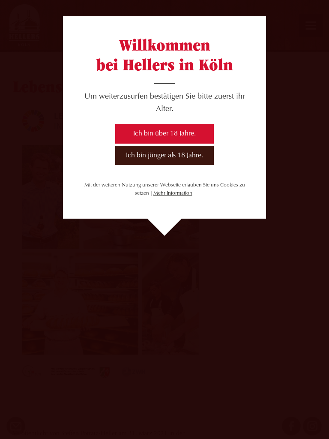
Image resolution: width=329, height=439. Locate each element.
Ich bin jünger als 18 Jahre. (164, 155)
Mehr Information (172, 193)
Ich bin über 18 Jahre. (164, 133)
